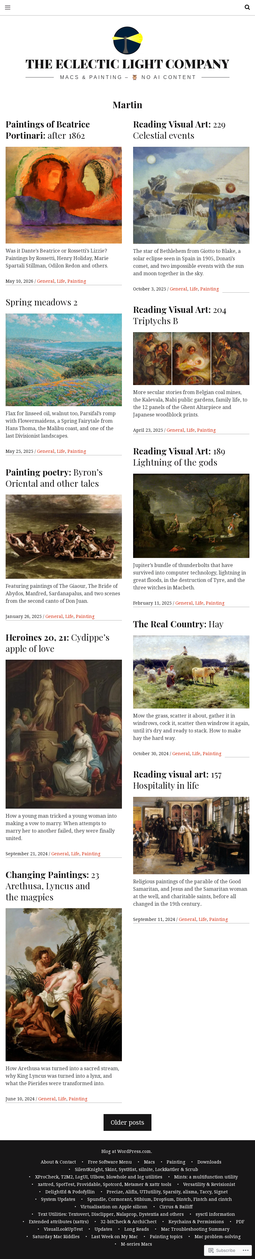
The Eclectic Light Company (128, 63)
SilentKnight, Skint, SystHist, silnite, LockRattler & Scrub (136, 1169)
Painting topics (166, 1236)
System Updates (58, 1199)
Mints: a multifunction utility (206, 1176)
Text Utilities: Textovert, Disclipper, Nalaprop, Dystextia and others (111, 1214)
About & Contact (58, 1161)
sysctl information (215, 1214)
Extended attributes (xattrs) (59, 1221)
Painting (76, 281)
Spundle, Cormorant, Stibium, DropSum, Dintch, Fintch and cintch (159, 1199)
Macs (149, 1161)
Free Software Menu (110, 1161)
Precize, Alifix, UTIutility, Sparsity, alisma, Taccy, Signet (167, 1191)
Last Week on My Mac (114, 1236)
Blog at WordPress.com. (126, 1151)
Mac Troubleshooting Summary (195, 1229)
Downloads (209, 1161)
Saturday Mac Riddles (56, 1236)
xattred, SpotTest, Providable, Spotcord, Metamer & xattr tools (104, 1184)
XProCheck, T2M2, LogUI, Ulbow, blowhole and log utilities (98, 1176)
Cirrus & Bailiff (176, 1206)
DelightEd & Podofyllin (70, 1191)
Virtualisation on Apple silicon (114, 1206)
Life (61, 281)
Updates (103, 1229)
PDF (240, 1221)
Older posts (127, 1122)
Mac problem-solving (218, 1236)
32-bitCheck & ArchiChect (128, 1221)
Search (245, 7)
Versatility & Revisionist (209, 1184)
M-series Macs (136, 1244)
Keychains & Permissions (196, 1221)
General (45, 281)
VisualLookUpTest (63, 1229)
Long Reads (136, 1229)
